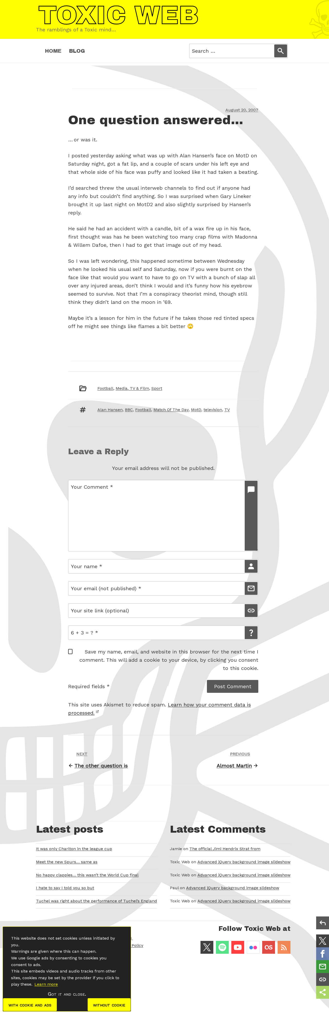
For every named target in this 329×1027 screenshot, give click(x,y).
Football (105, 388)
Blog (77, 51)
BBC (129, 409)
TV (227, 409)
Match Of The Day (171, 409)
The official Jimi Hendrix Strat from (224, 848)
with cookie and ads (29, 1005)
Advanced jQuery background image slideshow (243, 861)
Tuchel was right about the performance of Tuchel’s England (96, 900)
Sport (156, 388)
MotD (196, 409)
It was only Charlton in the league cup (74, 848)
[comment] (251, 516)
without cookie (109, 1005)
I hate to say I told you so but (65, 887)
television (213, 409)
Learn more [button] (46, 984)
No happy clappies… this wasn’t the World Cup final (87, 875)
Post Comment (232, 686)
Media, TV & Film (132, 388)
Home (53, 51)
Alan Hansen (110, 409)
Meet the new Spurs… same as (66, 861)
